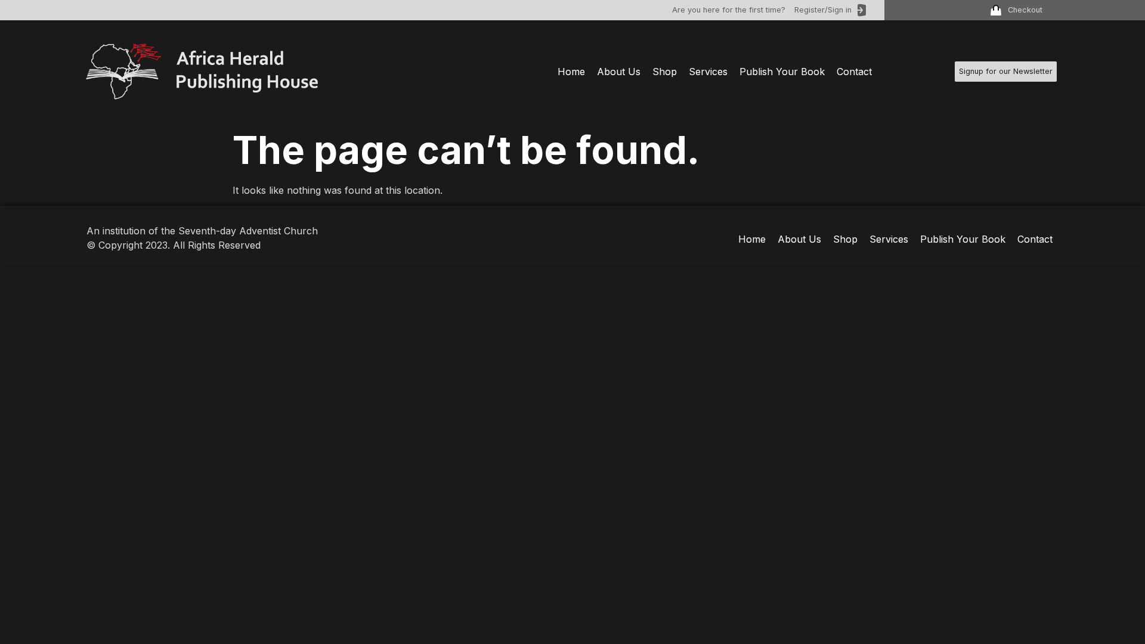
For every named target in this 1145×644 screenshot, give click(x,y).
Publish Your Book (782, 72)
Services (708, 72)
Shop (664, 72)
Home (571, 72)
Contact (854, 72)
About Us (618, 72)
